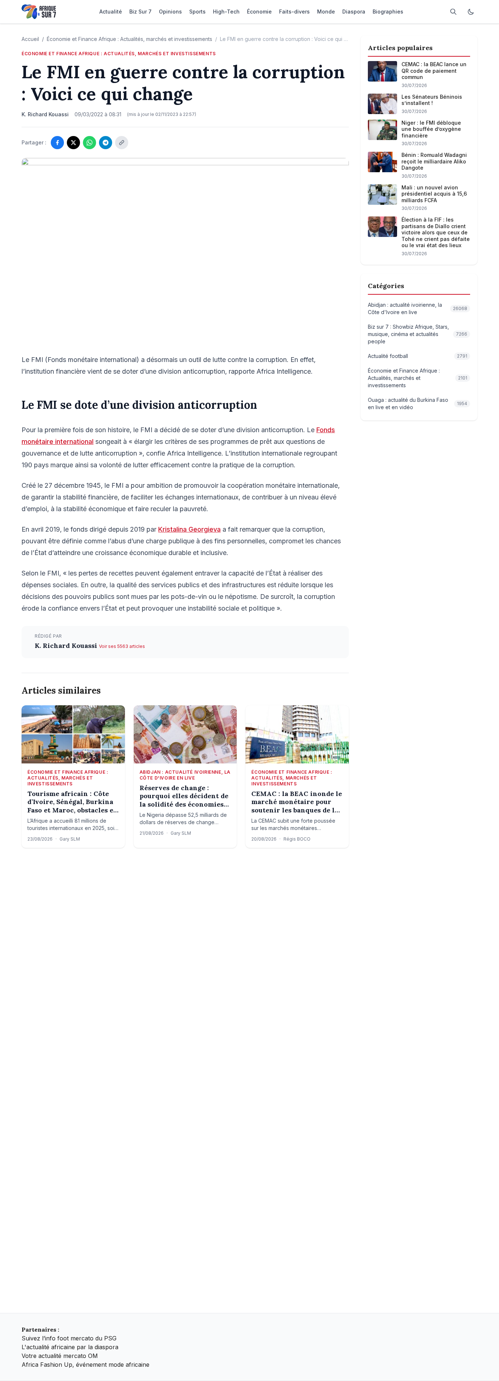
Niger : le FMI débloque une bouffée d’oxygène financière (431, 129)
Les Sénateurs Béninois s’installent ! (431, 100)
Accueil (30, 39)
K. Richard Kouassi (67, 645)
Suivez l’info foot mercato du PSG (69, 1338)
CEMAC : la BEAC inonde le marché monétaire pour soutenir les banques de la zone (296, 802)
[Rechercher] (453, 11)
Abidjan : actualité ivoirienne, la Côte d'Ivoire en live (185, 775)
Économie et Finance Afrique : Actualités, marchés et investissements (129, 39)
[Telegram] (105, 142)
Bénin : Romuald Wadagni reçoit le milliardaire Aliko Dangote (434, 161)
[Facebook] (57, 142)
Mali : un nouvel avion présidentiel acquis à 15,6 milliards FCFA (434, 193)
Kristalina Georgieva (189, 529)
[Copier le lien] (121, 142)
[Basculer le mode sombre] (470, 11)
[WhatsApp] (89, 142)
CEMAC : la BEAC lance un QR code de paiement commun (433, 70)
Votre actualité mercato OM (60, 1355)
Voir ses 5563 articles (122, 646)
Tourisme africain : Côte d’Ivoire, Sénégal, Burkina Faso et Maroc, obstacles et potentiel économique (71, 802)
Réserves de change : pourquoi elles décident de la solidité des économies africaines (184, 796)
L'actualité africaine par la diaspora (70, 1347)
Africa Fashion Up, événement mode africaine (85, 1364)
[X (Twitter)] (73, 142)
